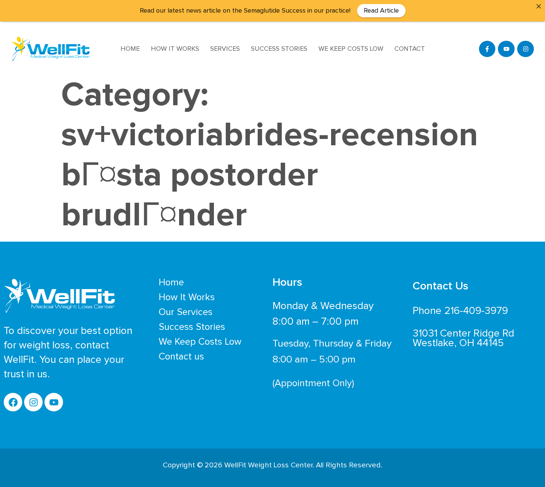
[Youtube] (506, 49)
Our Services (185, 312)
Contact (409, 49)
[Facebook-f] (487, 49)
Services (225, 49)
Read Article (381, 10)
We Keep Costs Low (350, 49)
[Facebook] (13, 402)
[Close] (538, 6)
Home (130, 49)
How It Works (175, 49)
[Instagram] (525, 49)
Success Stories (279, 49)
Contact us (181, 356)
